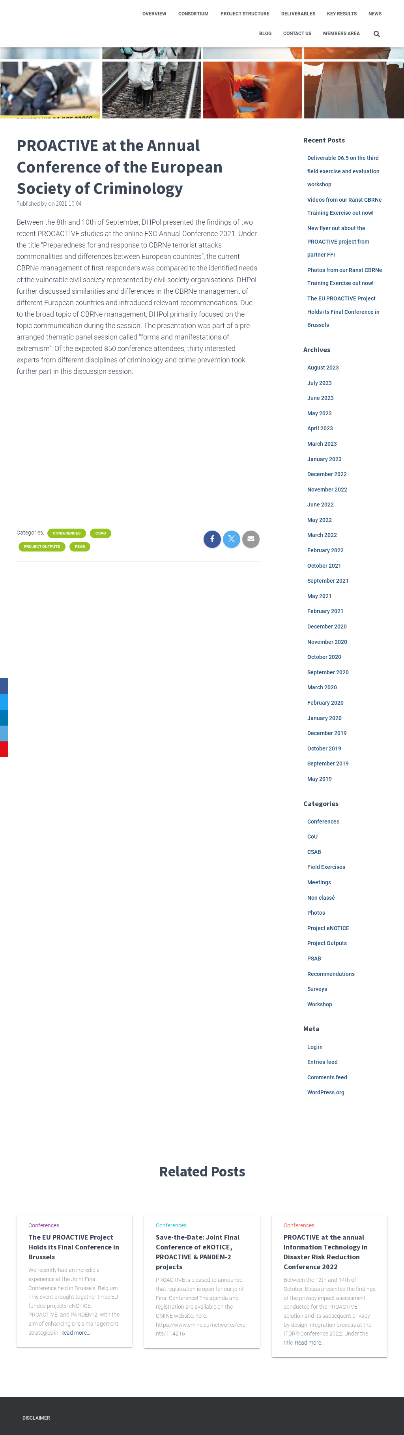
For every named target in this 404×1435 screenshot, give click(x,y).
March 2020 (322, 687)
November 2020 (327, 642)
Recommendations (331, 974)
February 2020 (325, 703)
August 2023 (323, 367)
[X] (4, 702)
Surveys (317, 989)
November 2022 (327, 489)
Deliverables (298, 14)
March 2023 (322, 444)
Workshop (319, 1004)
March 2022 (322, 535)
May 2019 (319, 779)
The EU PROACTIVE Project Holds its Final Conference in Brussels (343, 311)
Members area (341, 33)
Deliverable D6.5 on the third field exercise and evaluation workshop (343, 171)
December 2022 (327, 474)
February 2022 (325, 550)
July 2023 (319, 383)
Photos (316, 913)
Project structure (245, 14)
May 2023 (319, 413)
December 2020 (327, 626)
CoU (312, 836)
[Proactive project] (52, 24)
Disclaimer (36, 1418)
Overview (154, 14)
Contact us (297, 33)
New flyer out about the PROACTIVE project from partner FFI (338, 241)
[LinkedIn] (4, 718)
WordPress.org (325, 1092)
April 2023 (320, 428)
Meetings (319, 882)
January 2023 (324, 459)
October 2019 (324, 748)
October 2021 (324, 566)
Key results (342, 14)
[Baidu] (4, 749)
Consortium (193, 14)
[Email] (4, 733)
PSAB (80, 546)
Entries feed (322, 1062)
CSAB (100, 533)
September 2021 (328, 581)
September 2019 (328, 763)
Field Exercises (326, 867)
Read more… (75, 1333)
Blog (265, 33)
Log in (315, 1047)
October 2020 (324, 657)
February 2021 (325, 611)
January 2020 (324, 718)
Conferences (66, 533)
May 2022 (319, 520)
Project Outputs (42, 546)
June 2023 (320, 398)
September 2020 (328, 672)
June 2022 (320, 504)
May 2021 (319, 596)
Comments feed (327, 1077)
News (375, 14)
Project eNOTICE (328, 928)
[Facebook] (4, 686)
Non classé (321, 898)
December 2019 (327, 733)
